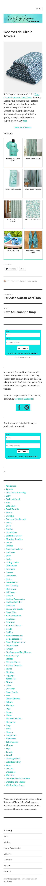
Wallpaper (10, 772)
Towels (34, 281)
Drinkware (11, 575)
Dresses (9, 572)
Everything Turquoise (12, 879)
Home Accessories (14, 635)
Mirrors (9, 682)
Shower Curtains (13, 718)
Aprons (9, 489)
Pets (8, 695)
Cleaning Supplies (14, 539)
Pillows (9, 702)
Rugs (8, 708)
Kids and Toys (12, 655)
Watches (10, 775)
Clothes (9, 546)
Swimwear (11, 738)
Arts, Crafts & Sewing (16, 492)
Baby (8, 496)
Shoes (9, 715)
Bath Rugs (10, 506)
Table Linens (12, 742)
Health (9, 629)
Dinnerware (11, 565)
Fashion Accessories (15, 599)
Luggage (10, 675)
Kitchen (9, 659)
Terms (21, 358)
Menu (38, 9)
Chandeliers (11, 532)
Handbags (10, 619)
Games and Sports (14, 609)
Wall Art (9, 768)
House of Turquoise (24, 399)
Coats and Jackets (14, 549)
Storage (9, 732)
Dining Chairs (12, 562)
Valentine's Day (13, 762)
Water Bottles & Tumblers (18, 778)
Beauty (9, 512)
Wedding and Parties (15, 782)
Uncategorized (13, 758)
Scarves (9, 712)
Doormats (10, 569)
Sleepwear (10, 722)
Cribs (8, 556)
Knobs (9, 669)
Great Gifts (11, 612)
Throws (9, 745)
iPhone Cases (12, 645)
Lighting (10, 672)
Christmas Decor (13, 536)
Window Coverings (14, 785)
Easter (9, 579)
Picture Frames (13, 699)
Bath (29, 281)
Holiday (9, 632)
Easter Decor (12, 582)
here (25, 121)
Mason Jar (10, 679)
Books (9, 522)
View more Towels (23, 127)
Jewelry (9, 649)
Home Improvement (15, 642)
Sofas (8, 728)
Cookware (10, 552)
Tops (8, 748)
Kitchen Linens (13, 662)
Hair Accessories (13, 615)
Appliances (11, 486)
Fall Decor (10, 592)
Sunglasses (11, 735)
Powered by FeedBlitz (31, 353)
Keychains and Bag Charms (18, 652)
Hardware (10, 622)
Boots (8, 526)
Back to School (13, 499)
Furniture (10, 605)
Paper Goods (12, 692)
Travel (9, 755)
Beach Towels (12, 509)
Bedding (10, 516)
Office (8, 685)
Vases (8, 765)
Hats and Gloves (13, 625)
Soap (8, 725)
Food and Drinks (13, 602)
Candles (9, 529)
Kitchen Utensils (13, 665)
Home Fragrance (13, 639)
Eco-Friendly (12, 585)
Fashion (9, 595)
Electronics (11, 589)
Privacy (28, 358)
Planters (10, 705)
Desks (8, 559)
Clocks (9, 542)
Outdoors (10, 689)
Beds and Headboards (16, 519)
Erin (8, 281)
